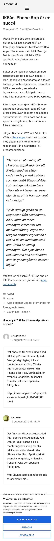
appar (10, 298)
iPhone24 (10, 4)
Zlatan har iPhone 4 (19, 311)
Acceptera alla (27, 519)
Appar (10, 293)
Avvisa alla (27, 535)
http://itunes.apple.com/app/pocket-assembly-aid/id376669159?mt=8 (27, 397)
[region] (27, 518)
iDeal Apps (18, 137)
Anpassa (27, 527)
